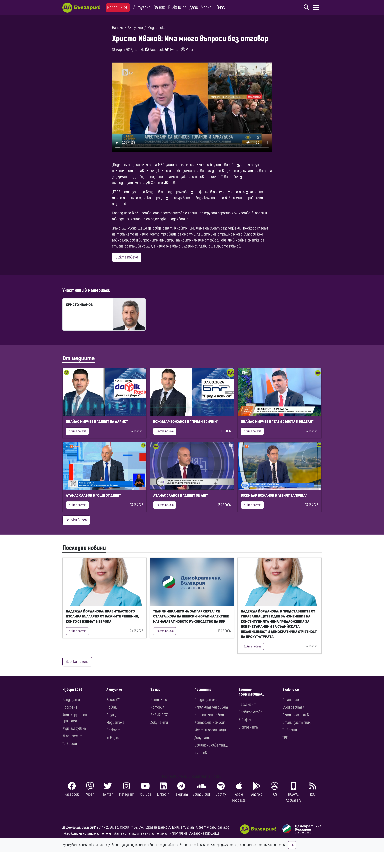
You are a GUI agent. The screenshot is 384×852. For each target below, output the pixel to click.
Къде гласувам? (74, 728)
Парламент (247, 704)
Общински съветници (211, 745)
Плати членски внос (298, 714)
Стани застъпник (296, 722)
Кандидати (71, 699)
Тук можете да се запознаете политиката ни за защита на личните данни (115, 833)
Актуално (141, 7)
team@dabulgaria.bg (214, 827)
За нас (159, 7)
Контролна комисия (209, 722)
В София (244, 719)
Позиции (112, 714)
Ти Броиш (69, 743)
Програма (69, 707)
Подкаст (113, 730)
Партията (202, 689)
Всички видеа (76, 520)
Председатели (205, 699)
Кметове (201, 752)
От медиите (78, 358)
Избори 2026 (117, 7)
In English (113, 737)
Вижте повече (126, 257)
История (157, 707)
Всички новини (77, 661)
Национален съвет (209, 714)
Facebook (156, 49)
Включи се (177, 7)
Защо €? (113, 699)
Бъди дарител (293, 707)
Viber (189, 49)
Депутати (202, 737)
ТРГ (285, 737)
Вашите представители (251, 692)
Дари (194, 7)
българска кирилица (204, 833)
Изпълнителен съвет (211, 707)
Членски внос (213, 7)
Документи (159, 722)
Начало (117, 27)
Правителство (250, 712)
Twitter (174, 49)
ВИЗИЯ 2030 (159, 714)
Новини (112, 707)
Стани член (291, 699)
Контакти (158, 699)
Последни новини (84, 548)
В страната (248, 727)
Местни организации (211, 730)
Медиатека (157, 27)
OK (292, 845)
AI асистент (72, 736)
